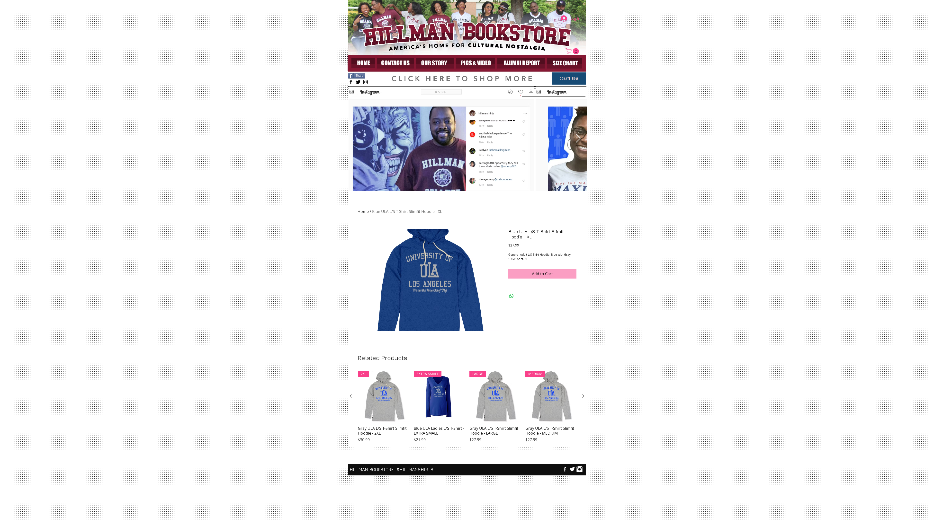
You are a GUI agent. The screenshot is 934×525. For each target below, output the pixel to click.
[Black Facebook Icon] (351, 82)
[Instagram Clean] (579, 469)
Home (363, 211)
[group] (467, 407)
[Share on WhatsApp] (511, 296)
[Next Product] (583, 396)
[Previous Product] (351, 396)
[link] (573, 51)
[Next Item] (578, 138)
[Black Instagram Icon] (365, 82)
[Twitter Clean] (572, 469)
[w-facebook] (565, 469)
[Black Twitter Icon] (358, 82)
